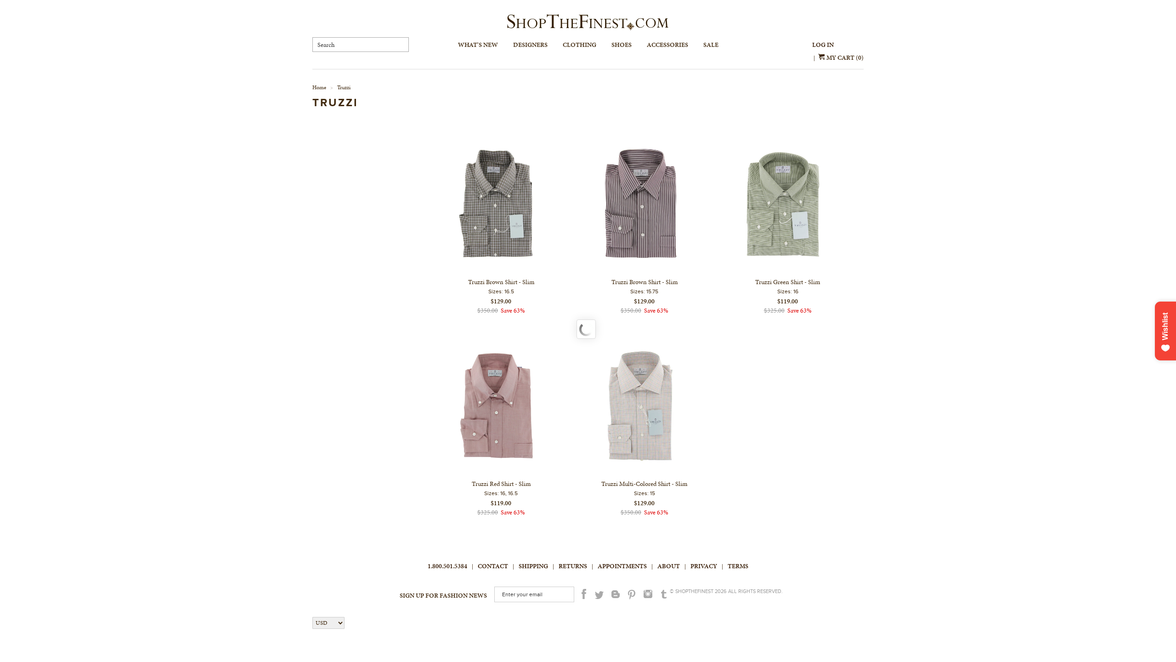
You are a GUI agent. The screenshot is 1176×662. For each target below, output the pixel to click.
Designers (530, 44)
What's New (478, 44)
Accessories (667, 44)
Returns (573, 566)
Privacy (703, 566)
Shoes (621, 44)
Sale (710, 44)
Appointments (622, 566)
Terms (738, 566)
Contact (493, 566)
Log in (823, 44)
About (668, 566)
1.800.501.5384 (447, 566)
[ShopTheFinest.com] (588, 22)
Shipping (533, 566)
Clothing (579, 44)
